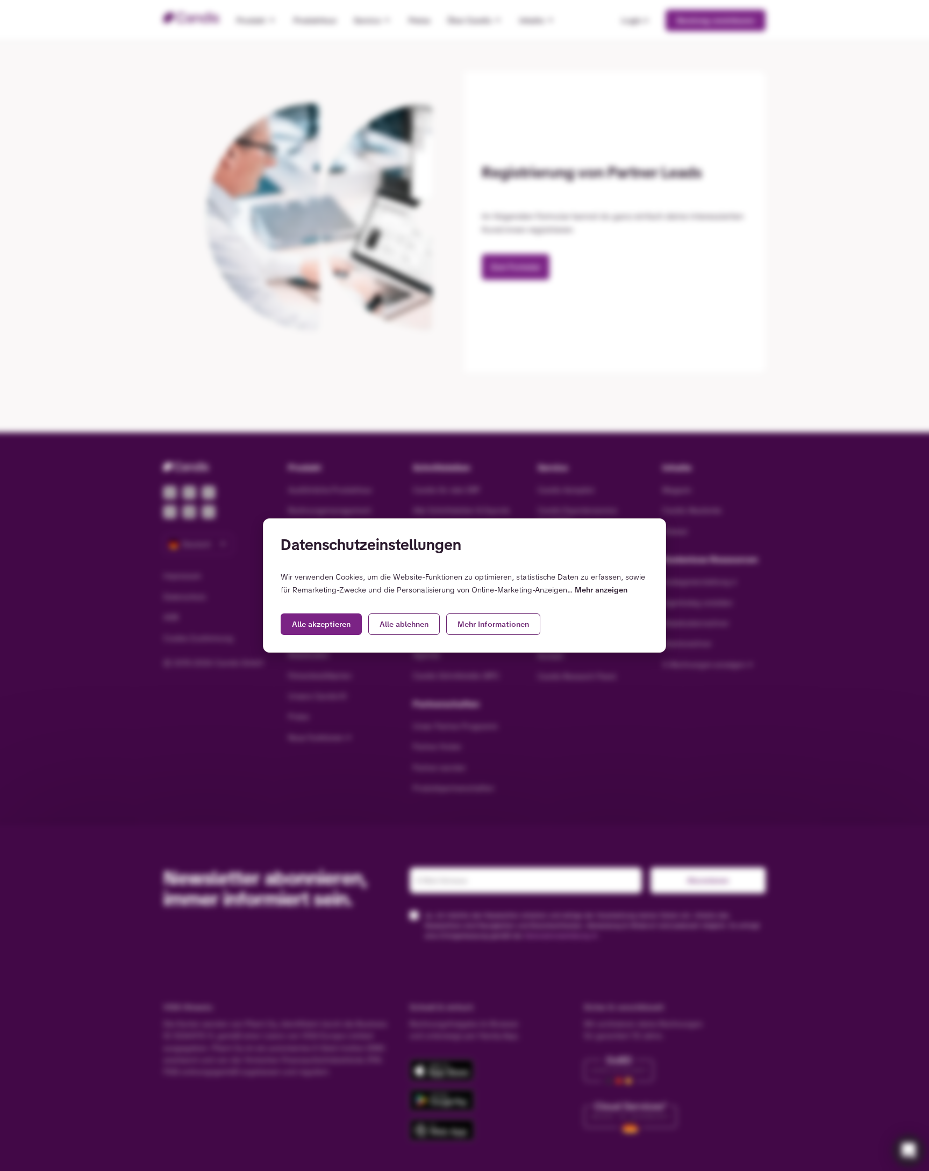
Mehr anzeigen (601, 590)
